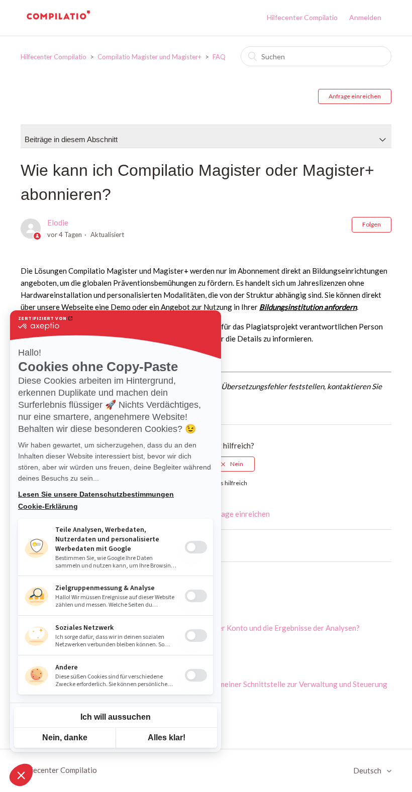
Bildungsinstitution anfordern (308, 306)
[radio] (232, 464)
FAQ (219, 57)
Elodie (57, 222)
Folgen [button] (371, 224)
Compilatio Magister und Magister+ (150, 57)
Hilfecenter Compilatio (302, 17)
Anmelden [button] (365, 17)
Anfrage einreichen (355, 96)
